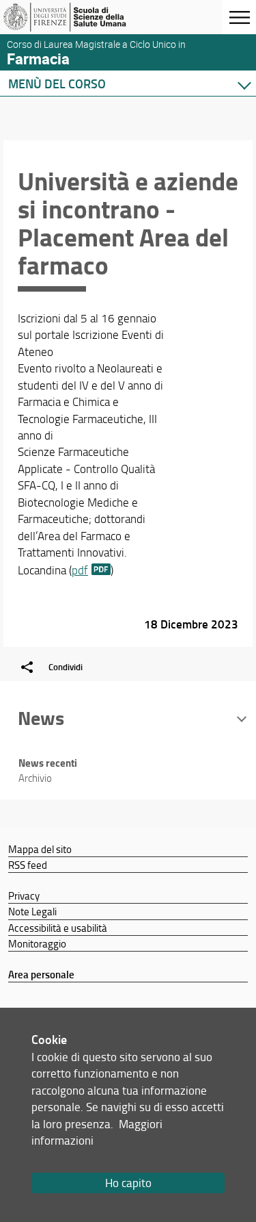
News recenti (47, 762)
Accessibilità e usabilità (57, 927)
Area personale (41, 974)
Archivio (35, 778)
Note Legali (32, 911)
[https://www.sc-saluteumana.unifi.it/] (77, 17)
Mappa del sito (40, 848)
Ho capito (128, 1183)
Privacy (24, 895)
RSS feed (27, 864)
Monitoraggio (37, 943)
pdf (80, 570)
